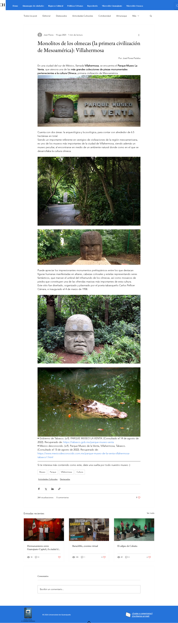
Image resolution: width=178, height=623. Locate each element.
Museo (42, 472)
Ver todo (150, 513)
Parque (53, 472)
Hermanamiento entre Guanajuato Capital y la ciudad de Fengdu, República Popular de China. (43, 547)
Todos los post (30, 15)
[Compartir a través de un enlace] (59, 489)
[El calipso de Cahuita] (134, 529)
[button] (150, 16)
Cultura (80, 472)
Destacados (61, 15)
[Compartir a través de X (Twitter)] (45, 489)
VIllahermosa (66, 472)
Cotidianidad (104, 15)
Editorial (46, 15)
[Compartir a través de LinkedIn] (52, 489)
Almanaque (121, 15)
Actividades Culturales (82, 15)
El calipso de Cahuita (127, 545)
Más (134, 15)
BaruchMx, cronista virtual (85, 545)
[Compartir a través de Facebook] (39, 489)
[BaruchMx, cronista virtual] (89, 529)
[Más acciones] (138, 35)
